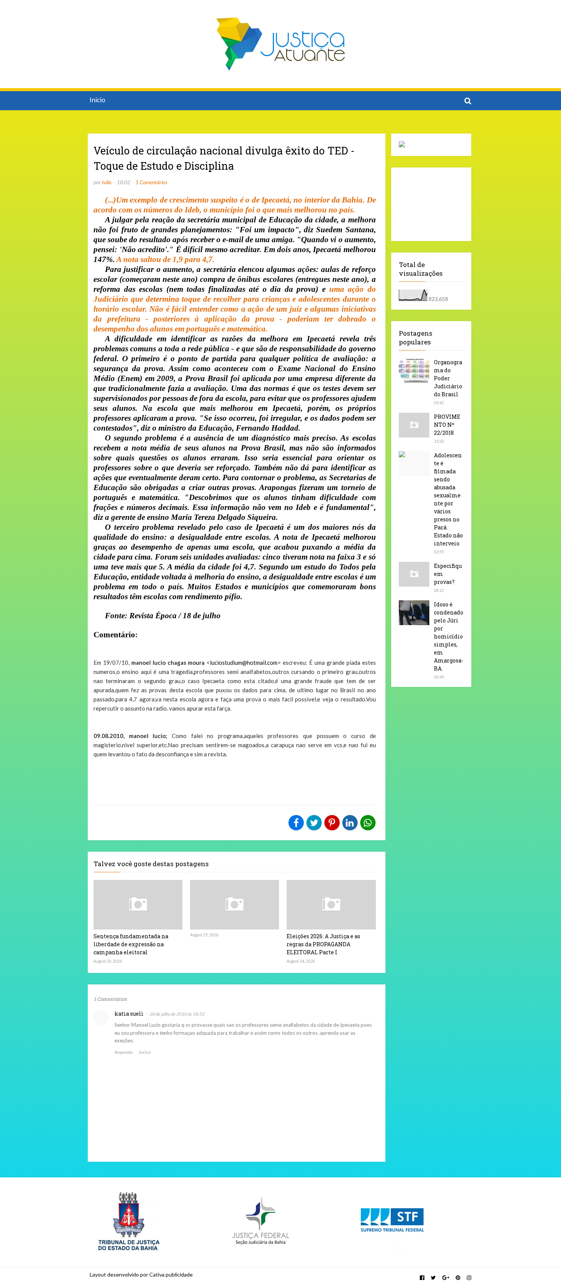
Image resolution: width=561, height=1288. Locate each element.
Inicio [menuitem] (97, 100)
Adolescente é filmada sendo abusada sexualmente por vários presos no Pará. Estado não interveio (448, 499)
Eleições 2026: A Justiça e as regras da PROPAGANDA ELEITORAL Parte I (323, 944)
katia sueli (128, 1013)
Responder (123, 1052)
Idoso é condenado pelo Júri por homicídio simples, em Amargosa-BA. (448, 636)
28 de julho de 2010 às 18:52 (177, 1014)
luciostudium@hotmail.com (243, 662)
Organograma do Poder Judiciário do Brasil (448, 378)
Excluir (145, 1052)
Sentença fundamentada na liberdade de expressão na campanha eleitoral (131, 944)
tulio (106, 182)
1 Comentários (151, 182)
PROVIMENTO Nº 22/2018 (447, 424)
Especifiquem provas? (448, 573)
